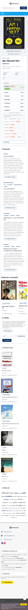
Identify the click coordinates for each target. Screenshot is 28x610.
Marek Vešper (4, 399)
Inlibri (6, 118)
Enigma (4, 450)
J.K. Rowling (4, 310)
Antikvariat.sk (10, 124)
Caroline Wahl (4, 478)
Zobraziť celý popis (8, 330)
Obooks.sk (9, 127)
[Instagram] (5, 543)
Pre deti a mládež (6, 58)
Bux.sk (19, 118)
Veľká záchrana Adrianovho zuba (10, 423)
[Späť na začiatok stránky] (24, 598)
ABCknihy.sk (19, 136)
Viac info (11, 608)
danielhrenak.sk (9, 600)
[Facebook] (2, 543)
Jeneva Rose (4, 373)
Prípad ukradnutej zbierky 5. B (10, 397)
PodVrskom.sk (10, 136)
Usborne (8, 66)
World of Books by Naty (8, 182)
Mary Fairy (6, 153)
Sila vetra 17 (5, 476)
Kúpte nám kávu (8, 582)
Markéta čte (6, 244)
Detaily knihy (6, 142)
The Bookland (6, 213)
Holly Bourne (5, 63)
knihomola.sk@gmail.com (9, 535)
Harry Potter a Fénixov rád (8, 307)
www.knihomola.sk (7, 531)
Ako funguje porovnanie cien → (14, 53)
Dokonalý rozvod (6, 370)
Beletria (4, 368)
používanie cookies (8, 539)
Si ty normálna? (9, 156)
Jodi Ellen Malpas (5, 452)
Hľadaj (24, 8)
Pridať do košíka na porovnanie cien (14, 51)
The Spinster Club (21, 336)
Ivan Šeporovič (5, 425)
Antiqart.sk (9, 130)
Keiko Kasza (21, 308)
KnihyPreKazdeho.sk (12, 118)
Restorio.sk (15, 121)
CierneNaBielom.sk (10, 133)
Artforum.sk (7, 121)
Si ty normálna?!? (9, 189)
